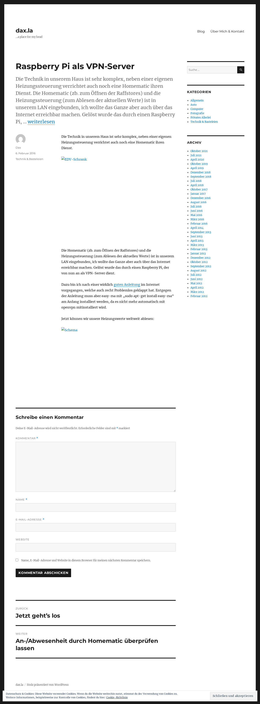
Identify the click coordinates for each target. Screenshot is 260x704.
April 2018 (197, 185)
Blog (201, 31)
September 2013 (201, 232)
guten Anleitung (127, 284)
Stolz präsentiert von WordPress (48, 685)
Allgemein (197, 100)
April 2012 (197, 287)
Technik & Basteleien (29, 159)
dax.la (24, 30)
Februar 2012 (199, 296)
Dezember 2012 (200, 258)
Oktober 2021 (199, 151)
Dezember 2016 (201, 198)
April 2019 (197, 168)
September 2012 (201, 266)
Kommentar (27, 438)
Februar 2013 (199, 249)
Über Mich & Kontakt (227, 31)
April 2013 (197, 240)
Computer (197, 109)
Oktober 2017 (199, 189)
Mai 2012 (196, 283)
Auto (194, 104)
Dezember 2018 (200, 172)
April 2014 (197, 228)
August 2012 (198, 270)
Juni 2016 (197, 211)
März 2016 (197, 219)
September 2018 (201, 176)
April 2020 (197, 159)
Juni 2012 (197, 279)
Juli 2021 (196, 155)
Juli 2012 (196, 275)
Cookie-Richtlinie (117, 697)
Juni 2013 (196, 236)
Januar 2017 (198, 194)
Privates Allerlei (201, 117)
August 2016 (199, 202)
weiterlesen (41, 122)
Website (22, 539)
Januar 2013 (198, 253)
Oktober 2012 (199, 262)
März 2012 (197, 292)
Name (21, 499)
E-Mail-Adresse (30, 519)
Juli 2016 (196, 206)
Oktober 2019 (199, 164)
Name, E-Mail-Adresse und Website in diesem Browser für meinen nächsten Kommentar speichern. (86, 560)
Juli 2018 (196, 181)
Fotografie (197, 113)
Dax (18, 147)
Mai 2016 (196, 215)
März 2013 (197, 245)
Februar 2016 (199, 223)
